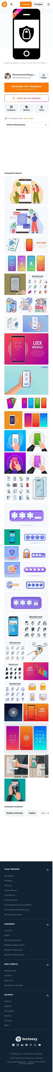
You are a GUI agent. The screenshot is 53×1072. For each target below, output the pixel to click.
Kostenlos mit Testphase (26, 87)
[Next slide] (42, 1068)
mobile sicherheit (15, 1068)
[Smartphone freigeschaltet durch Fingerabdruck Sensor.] (12, 674)
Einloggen (38, 4)
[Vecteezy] (4, 4)
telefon (32, 1068)
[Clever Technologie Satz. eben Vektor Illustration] (26, 345)
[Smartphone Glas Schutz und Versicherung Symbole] (26, 625)
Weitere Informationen (16, 125)
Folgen (43, 77)
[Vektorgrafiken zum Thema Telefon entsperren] (15, 302)
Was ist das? (28, 118)
